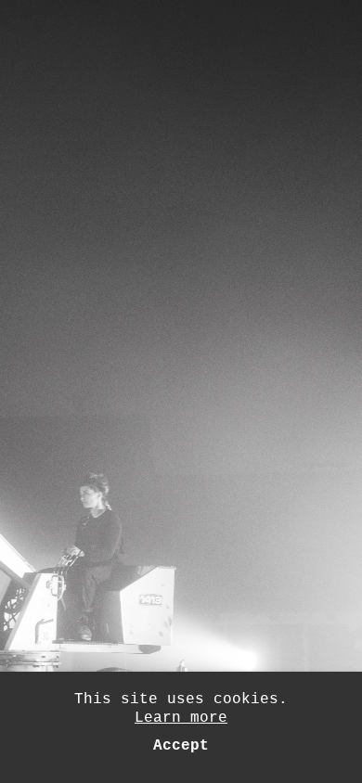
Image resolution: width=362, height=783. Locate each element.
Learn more (181, 718)
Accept (181, 746)
